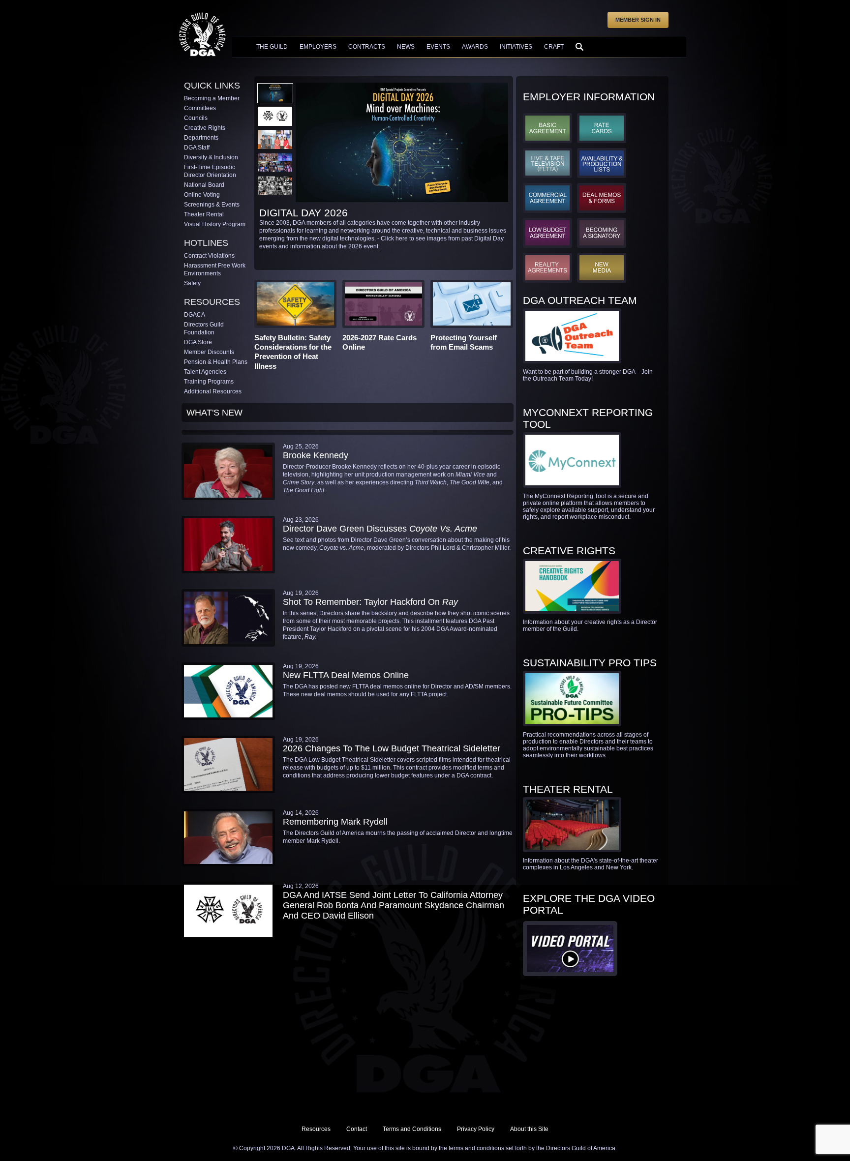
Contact (356, 1129)
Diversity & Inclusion (211, 157)
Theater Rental (204, 214)
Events (438, 46)
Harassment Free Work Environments (214, 269)
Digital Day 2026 (303, 212)
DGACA (194, 314)
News (406, 46)
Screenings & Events (212, 204)
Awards (475, 46)
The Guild (272, 46)
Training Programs (209, 381)
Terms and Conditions (412, 1129)
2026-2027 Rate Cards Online (379, 342)
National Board (204, 184)
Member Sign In (638, 20)
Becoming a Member (212, 98)
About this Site (529, 1129)
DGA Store (198, 342)
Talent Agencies (205, 371)
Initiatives (516, 46)
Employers (318, 46)
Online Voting (202, 194)
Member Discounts (209, 352)
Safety (192, 283)
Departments (201, 137)
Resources (316, 1129)
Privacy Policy (475, 1129)
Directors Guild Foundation (204, 328)
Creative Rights (204, 127)
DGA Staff (197, 147)
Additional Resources (213, 391)
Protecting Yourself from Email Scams (463, 342)
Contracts (366, 46)
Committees (200, 108)
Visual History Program (214, 224)
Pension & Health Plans (215, 361)
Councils (196, 118)
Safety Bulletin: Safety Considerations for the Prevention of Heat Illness (293, 351)
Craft (554, 46)
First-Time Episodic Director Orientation (210, 171)
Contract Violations (209, 255)
